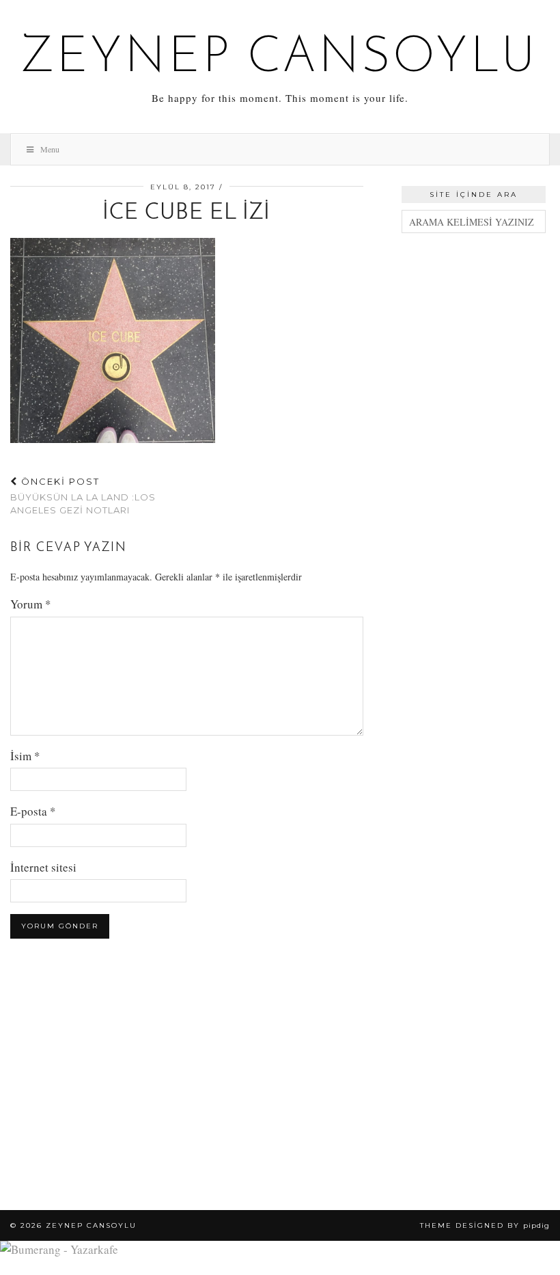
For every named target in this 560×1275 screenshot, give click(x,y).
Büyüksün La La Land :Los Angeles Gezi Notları (83, 495)
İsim (25, 756)
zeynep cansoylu (280, 58)
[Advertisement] (474, 317)
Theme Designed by (485, 1225)
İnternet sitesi (43, 867)
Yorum (30, 604)
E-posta (33, 811)
